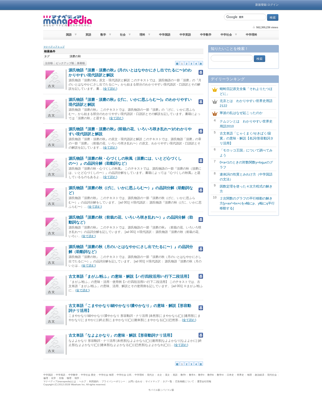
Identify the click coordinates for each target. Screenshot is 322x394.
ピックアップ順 (65, 63)
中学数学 (205, 34)
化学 (53, 378)
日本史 (230, 375)
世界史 (240, 375)
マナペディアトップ (54, 46)
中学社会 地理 (106, 375)
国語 (69, 34)
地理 (249, 375)
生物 (61, 378)
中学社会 (226, 34)
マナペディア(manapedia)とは (59, 381)
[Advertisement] (157, 21)
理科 (142, 34)
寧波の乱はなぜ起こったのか (241, 113)
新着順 (81, 63)
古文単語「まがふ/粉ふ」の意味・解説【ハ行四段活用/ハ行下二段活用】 (130, 276)
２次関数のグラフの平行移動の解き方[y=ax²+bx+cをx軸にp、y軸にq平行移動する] (247, 203)
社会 (123, 34)
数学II (201, 375)
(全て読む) (110, 88)
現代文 (150, 375)
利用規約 (94, 381)
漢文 (167, 375)
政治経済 (259, 375)
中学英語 (185, 34)
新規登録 (261, 4)
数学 (103, 34)
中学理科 (251, 34)
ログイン (273, 4)
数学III (220, 375)
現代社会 (272, 375)
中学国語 (164, 34)
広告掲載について (184, 381)
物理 (69, 378)
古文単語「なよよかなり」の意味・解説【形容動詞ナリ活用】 (121, 335)
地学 (76, 378)
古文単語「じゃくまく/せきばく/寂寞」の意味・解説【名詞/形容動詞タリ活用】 (246, 138)
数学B (210, 375)
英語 (88, 34)
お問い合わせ (135, 381)
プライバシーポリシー (113, 381)
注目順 (49, 63)
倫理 (45, 378)
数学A (192, 375)
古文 (159, 375)
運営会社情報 (204, 381)
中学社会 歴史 (88, 375)
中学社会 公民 (124, 375)
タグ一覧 (167, 381)
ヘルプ (82, 381)
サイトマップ (152, 381)
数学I (183, 375)
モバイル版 (154, 390)
